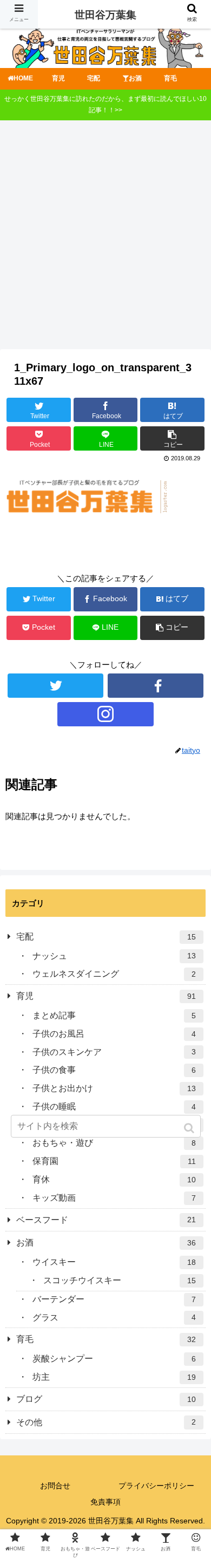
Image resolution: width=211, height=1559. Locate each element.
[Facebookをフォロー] (156, 685)
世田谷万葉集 (105, 15)
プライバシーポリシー (156, 1485)
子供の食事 (114, 1069)
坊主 (114, 1376)
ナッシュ (114, 956)
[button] (190, 1128)
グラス (114, 1317)
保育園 (114, 1161)
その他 (106, 1422)
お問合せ (55, 1485)
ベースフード (106, 1219)
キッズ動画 (114, 1197)
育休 (114, 1179)
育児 (106, 995)
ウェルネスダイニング (114, 973)
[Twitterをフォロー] (56, 685)
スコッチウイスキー (119, 1280)
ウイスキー (114, 1262)
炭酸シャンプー (114, 1358)
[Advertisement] (105, 238)
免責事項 (105, 1501)
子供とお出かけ (114, 1088)
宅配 (106, 936)
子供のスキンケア (114, 1052)
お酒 (106, 1242)
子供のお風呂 (114, 1033)
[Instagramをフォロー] (105, 714)
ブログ (106, 1399)
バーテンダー (114, 1299)
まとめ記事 (114, 1015)
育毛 (106, 1339)
